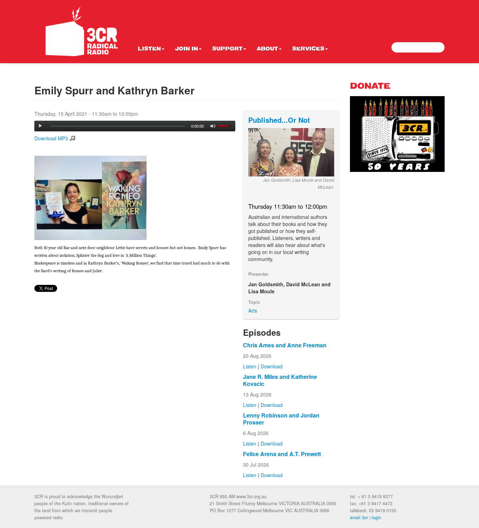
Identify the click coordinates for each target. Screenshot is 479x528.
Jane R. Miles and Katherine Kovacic (280, 380)
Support (227, 49)
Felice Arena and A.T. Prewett (282, 454)
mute (213, 126)
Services (308, 49)
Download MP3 (51, 138)
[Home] (81, 31)
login (376, 517)
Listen (149, 49)
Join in (186, 49)
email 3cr (359, 517)
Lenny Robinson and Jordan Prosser (281, 418)
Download (272, 366)
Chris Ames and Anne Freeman (284, 345)
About (267, 49)
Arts (252, 310)
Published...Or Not (279, 120)
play (40, 126)
